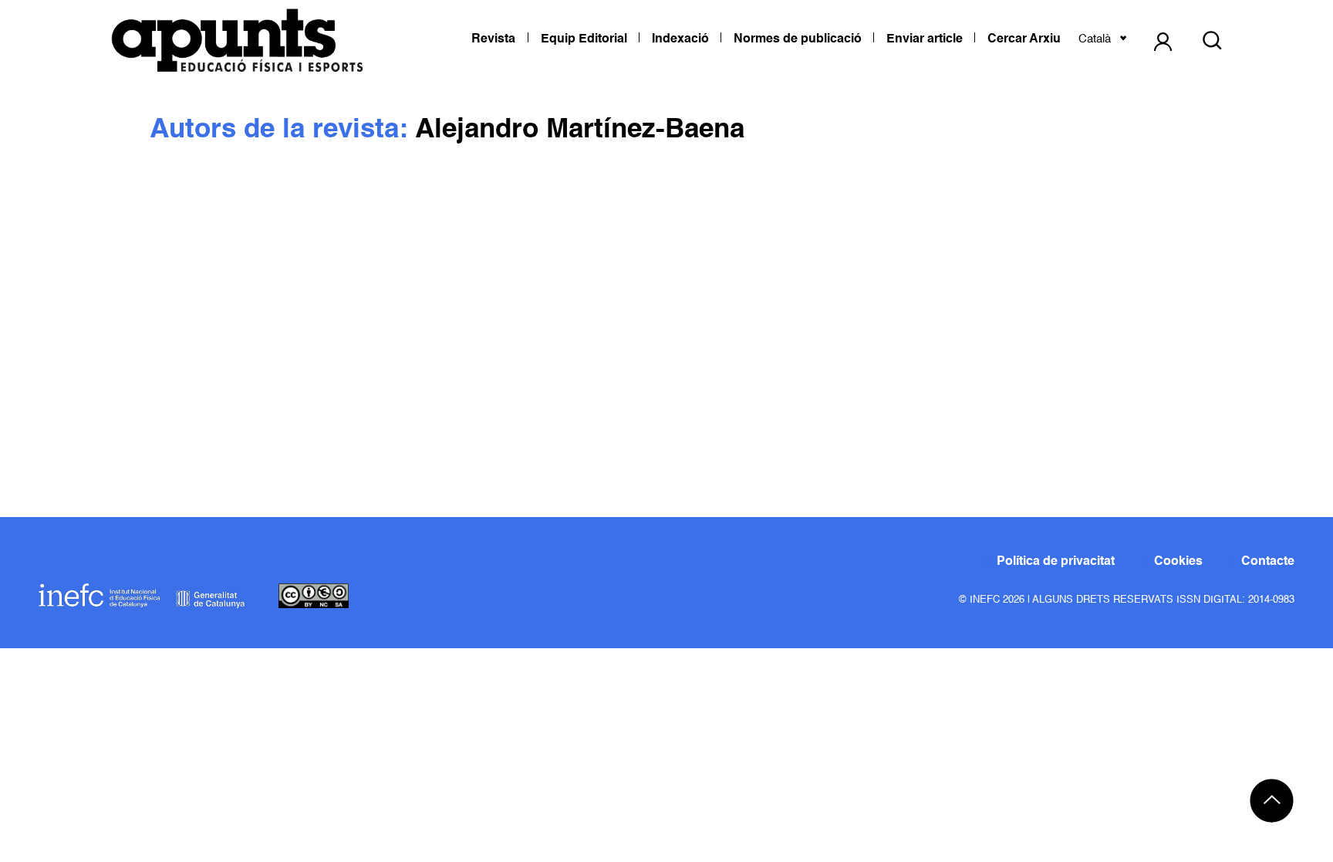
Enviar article (924, 39)
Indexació (680, 39)
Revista (493, 39)
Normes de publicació (798, 39)
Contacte (1267, 562)
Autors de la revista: (282, 130)
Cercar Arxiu (1024, 39)
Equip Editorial (584, 39)
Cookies (1178, 562)
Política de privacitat (1056, 562)
